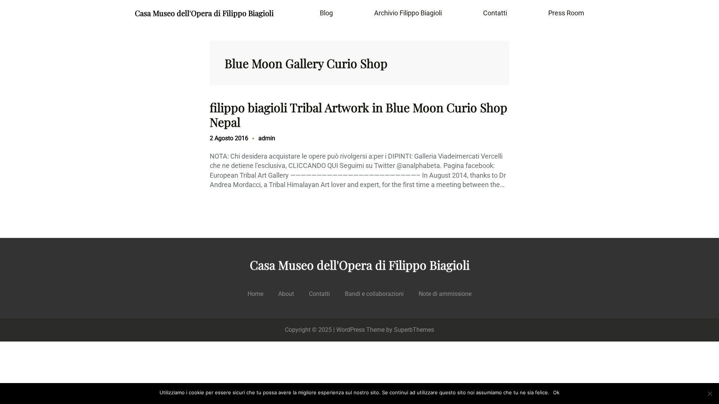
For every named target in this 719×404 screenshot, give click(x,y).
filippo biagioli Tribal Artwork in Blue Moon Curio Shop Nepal (358, 114)
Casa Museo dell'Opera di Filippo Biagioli (204, 13)
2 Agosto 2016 (229, 138)
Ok (556, 392)
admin (266, 138)
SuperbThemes (414, 329)
